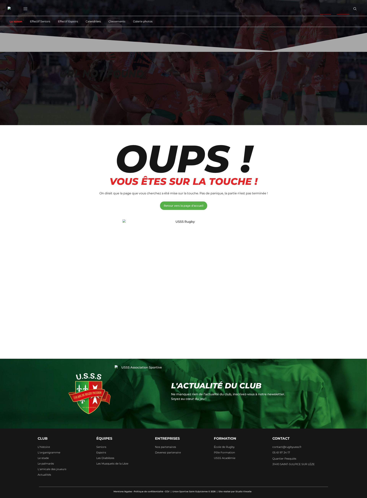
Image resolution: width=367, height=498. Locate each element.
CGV (167, 491)
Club (53, 9)
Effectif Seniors (40, 21)
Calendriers (93, 21)
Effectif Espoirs (68, 21)
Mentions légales (123, 491)
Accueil (40, 9)
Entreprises (126, 9)
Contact (325, 9)
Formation (104, 9)
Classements (116, 21)
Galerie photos (143, 21)
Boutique (343, 9)
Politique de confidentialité (148, 491)
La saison (85, 9)
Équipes (68, 9)
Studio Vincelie (243, 491)
